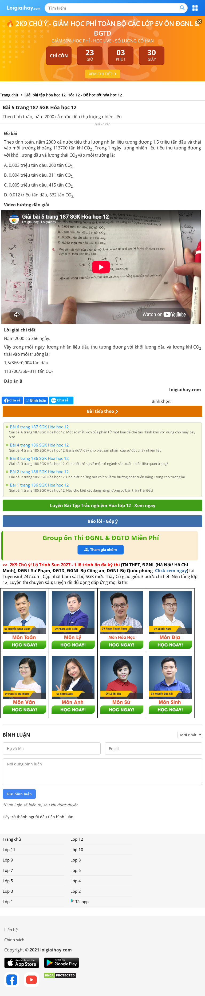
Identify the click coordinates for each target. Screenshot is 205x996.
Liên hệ (11, 929)
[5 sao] (201, 400)
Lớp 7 (8, 870)
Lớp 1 (8, 901)
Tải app (82, 901)
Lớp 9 (8, 860)
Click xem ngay (171, 571)
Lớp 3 (8, 891)
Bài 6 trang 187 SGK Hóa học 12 (39, 426)
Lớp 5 (8, 880)
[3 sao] (188, 400)
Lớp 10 (76, 849)
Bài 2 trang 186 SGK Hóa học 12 (39, 471)
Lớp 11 (9, 849)
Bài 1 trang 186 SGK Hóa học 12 (39, 485)
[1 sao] (175, 400)
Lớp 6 (75, 870)
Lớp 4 (75, 880)
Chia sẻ (14, 400)
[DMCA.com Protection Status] (60, 979)
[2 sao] (182, 400)
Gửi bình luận (19, 794)
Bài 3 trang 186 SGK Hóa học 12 (39, 458)
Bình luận (38, 400)
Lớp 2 (75, 891)
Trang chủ (12, 839)
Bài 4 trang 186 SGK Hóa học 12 (39, 445)
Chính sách (14, 939)
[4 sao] (195, 400)
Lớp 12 (76, 839)
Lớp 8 (75, 860)
